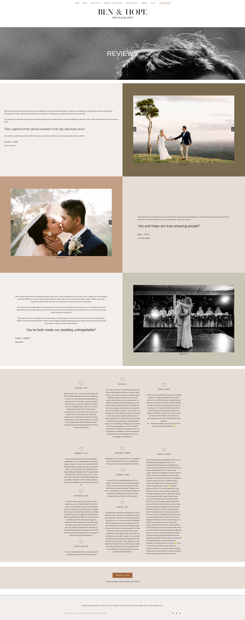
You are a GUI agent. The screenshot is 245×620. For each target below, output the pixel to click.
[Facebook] (173, 613)
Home (78, 3)
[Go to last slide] (134, 129)
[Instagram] (176, 613)
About (85, 3)
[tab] (180, 164)
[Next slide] (232, 129)
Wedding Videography (113, 3)
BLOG (153, 3)
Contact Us (165, 3)
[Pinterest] (180, 613)
